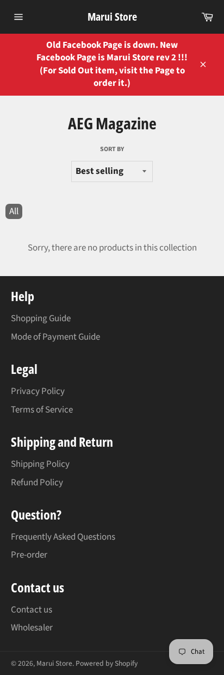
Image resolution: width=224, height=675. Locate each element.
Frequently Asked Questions (63, 536)
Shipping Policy (40, 464)
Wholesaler (32, 627)
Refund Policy (37, 482)
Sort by (112, 149)
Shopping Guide (41, 318)
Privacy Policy (38, 391)
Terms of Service (42, 409)
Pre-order (29, 554)
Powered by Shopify (107, 663)
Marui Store (112, 16)
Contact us (31, 609)
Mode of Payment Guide (55, 336)
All (13, 211)
